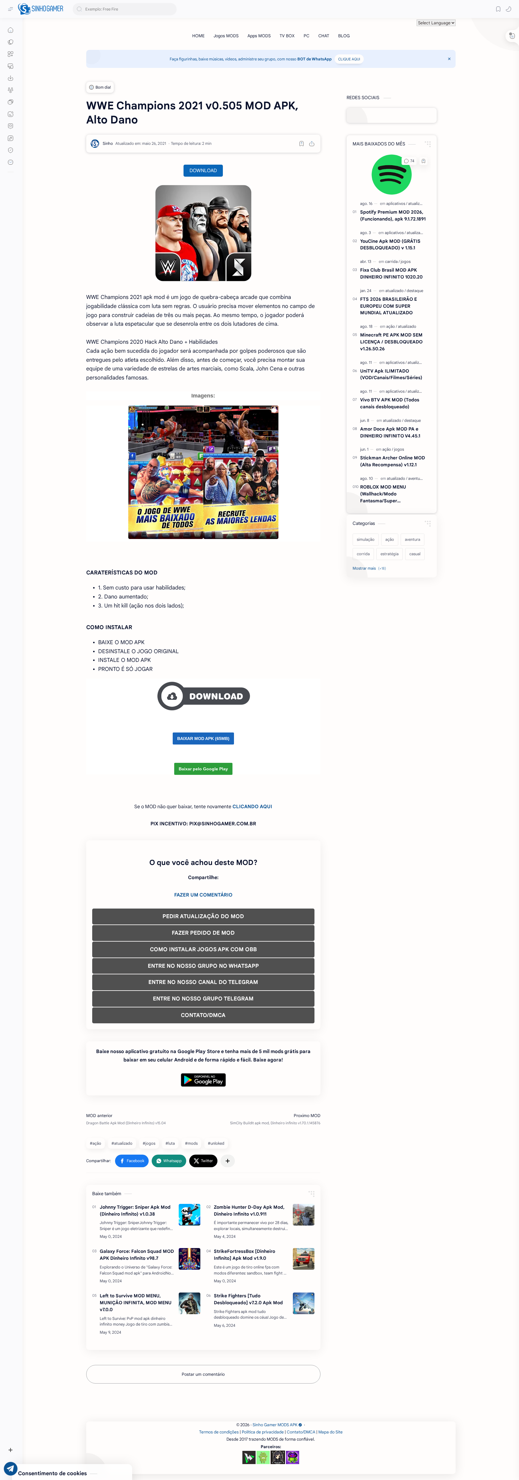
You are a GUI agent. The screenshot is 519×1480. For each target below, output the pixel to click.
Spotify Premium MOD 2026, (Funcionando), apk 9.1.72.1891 (393, 215)
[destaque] (415, 290)
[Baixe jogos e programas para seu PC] (11, 66)
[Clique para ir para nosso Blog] (11, 114)
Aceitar (53, 1456)
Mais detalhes (108, 1456)
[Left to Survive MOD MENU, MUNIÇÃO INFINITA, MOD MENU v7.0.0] (189, 1303)
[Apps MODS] (259, 36)
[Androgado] (263, 1457)
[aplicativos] (396, 203)
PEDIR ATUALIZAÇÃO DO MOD (203, 916)
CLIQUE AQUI (349, 59)
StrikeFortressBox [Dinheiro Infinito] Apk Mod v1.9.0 (244, 1254)
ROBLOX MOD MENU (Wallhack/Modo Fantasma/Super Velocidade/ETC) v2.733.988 (391, 494)
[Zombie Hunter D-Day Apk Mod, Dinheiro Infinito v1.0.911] (303, 1215)
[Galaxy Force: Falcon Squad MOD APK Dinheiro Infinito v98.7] (189, 1259)
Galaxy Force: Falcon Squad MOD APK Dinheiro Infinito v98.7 (137, 1254)
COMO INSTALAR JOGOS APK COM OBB (203, 949)
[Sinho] (108, 143)
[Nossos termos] (11, 138)
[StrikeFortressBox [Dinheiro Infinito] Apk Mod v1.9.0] (303, 1259)
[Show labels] (370, 568)
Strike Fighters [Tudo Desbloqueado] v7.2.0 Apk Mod (248, 1299)
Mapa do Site (330, 1432)
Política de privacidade (263, 1432)
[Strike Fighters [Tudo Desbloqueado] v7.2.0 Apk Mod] (303, 1303)
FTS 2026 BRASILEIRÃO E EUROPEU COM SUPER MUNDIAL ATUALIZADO (388, 306)
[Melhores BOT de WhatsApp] (11, 126)
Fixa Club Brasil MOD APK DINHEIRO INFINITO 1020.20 (391, 273)
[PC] (306, 36)
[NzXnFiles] (292, 1457)
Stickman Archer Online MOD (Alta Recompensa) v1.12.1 (392, 461)
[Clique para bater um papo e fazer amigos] (11, 102)
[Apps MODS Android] (11, 54)
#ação (95, 1143)
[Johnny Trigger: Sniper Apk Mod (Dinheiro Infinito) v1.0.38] (189, 1215)
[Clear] (171, 9)
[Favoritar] (301, 143)
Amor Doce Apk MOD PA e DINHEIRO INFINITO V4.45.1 (390, 432)
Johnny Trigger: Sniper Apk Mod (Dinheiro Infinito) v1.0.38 (135, 1210)
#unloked (216, 1143)
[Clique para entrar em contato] (11, 162)
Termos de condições (219, 1432)
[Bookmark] (498, 9)
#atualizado (121, 1143)
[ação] (391, 326)
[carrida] (392, 261)
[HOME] (198, 36)
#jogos (149, 1143)
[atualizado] (417, 203)
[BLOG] (344, 36)
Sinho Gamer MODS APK (275, 1424)
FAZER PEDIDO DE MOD (203, 933)
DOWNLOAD (203, 171)
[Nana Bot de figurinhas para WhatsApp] (278, 1457)
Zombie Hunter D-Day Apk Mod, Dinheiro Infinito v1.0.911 (249, 1210)
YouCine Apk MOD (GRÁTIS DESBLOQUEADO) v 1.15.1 (390, 244)
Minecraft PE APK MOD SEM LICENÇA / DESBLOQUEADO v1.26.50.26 (391, 342)
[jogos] (406, 261)
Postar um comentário (203, 1374)
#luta (170, 1143)
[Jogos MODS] (226, 36)
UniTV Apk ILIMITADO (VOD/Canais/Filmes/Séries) (391, 374)
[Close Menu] (449, 59)
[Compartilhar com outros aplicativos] (227, 1161)
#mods (191, 1143)
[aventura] (415, 478)
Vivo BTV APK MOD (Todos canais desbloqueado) (389, 403)
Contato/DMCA (301, 1432)
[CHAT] (323, 36)
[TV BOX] (287, 36)
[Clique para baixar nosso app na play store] (11, 78)
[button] (508, 9)
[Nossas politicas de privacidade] (11, 150)
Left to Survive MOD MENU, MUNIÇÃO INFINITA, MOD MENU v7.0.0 (135, 1302)
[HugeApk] (249, 1457)
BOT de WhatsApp (314, 59)
